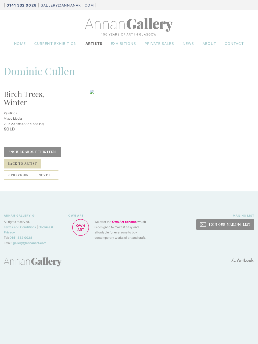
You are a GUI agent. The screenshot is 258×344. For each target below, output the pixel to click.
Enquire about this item (32, 152)
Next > (45, 175)
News (188, 43)
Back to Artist (22, 163)
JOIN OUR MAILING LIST (229, 224)
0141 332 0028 (21, 237)
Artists (93, 43)
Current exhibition (55, 43)
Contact (234, 43)
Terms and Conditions (20, 227)
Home (19, 43)
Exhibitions (123, 43)
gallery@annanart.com (67, 5)
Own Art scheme (124, 222)
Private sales (159, 43)
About (209, 43)
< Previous (18, 175)
